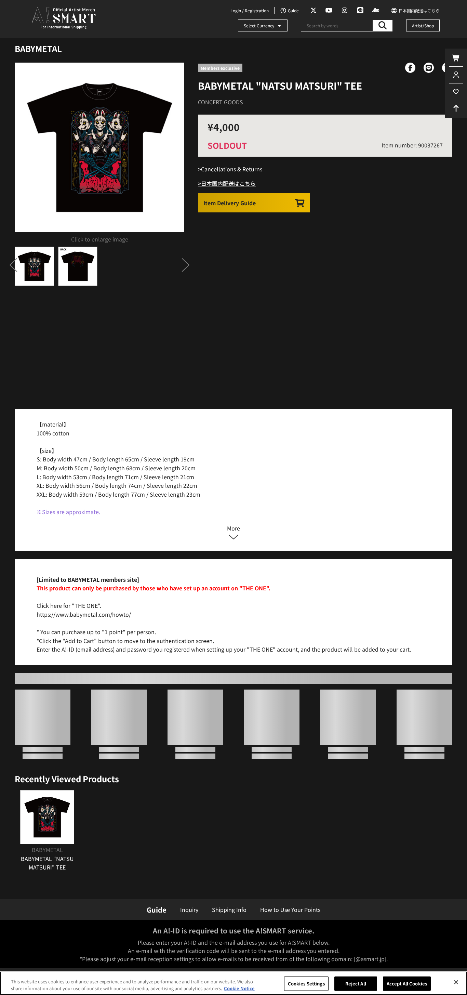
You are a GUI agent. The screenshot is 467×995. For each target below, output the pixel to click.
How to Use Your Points (290, 909)
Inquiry (189, 909)
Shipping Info (229, 909)
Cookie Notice (239, 988)
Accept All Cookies (407, 983)
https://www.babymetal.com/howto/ (84, 614)
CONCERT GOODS (220, 102)
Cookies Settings (306, 983)
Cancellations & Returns (231, 169)
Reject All (355, 983)
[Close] (456, 982)
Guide (156, 910)
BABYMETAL (38, 48)
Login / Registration (249, 10)
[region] (233, 983)
